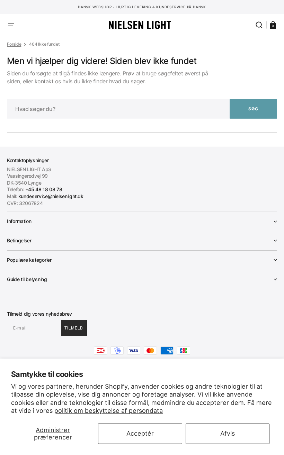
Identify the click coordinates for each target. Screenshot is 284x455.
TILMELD (73, 328)
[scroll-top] (142, 440)
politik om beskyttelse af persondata (108, 410)
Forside (14, 44)
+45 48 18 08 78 (43, 189)
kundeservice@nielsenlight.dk (50, 196)
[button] (11, 24)
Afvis (227, 433)
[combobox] (142, 109)
